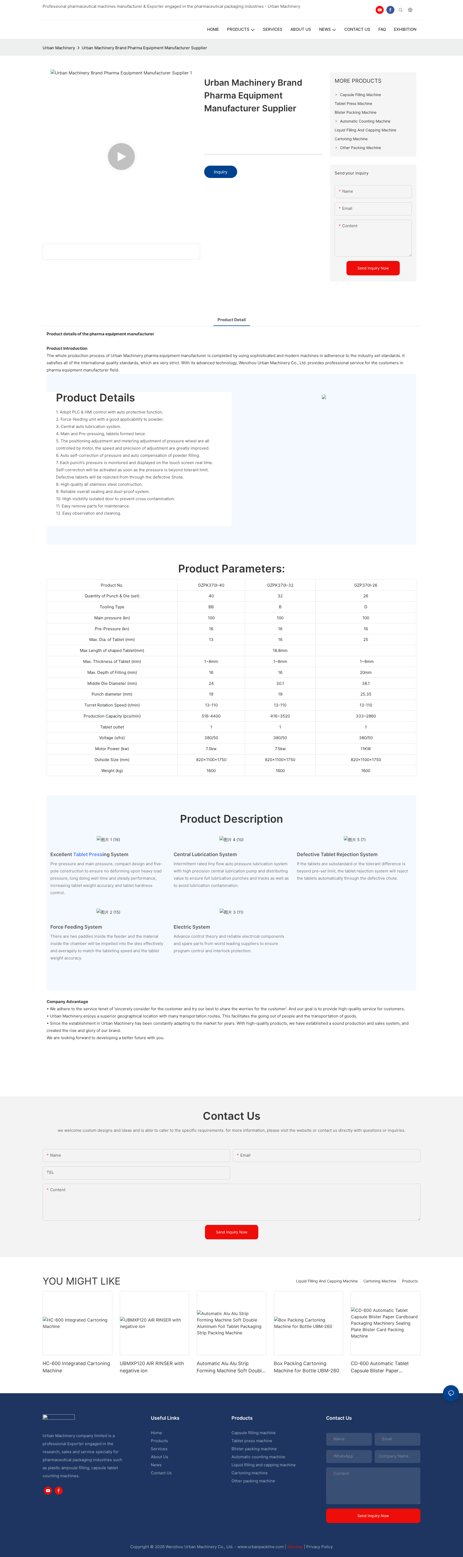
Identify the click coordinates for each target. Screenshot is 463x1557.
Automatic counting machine (258, 1456)
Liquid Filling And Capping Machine (327, 1281)
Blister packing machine (254, 1448)
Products (410, 1281)
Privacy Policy (319, 1546)
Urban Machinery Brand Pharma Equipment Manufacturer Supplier (144, 47)
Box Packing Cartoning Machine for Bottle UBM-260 (306, 1367)
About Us (159, 1456)
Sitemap (295, 1546)
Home (156, 1432)
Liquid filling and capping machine (264, 1464)
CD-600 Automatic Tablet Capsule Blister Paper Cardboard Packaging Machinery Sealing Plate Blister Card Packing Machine (384, 1367)
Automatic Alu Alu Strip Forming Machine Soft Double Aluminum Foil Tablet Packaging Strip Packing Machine (230, 1367)
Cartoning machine (250, 1472)
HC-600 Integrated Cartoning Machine (76, 1367)
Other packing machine (253, 1480)
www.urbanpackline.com (260, 1546)
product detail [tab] (232, 319)
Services (159, 1448)
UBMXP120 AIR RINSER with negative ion (152, 1367)
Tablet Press (87, 854)
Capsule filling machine (254, 1432)
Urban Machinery (59, 47)
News (156, 1464)
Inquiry (220, 171)
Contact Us (161, 1472)
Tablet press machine (252, 1440)
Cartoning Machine (379, 1281)
